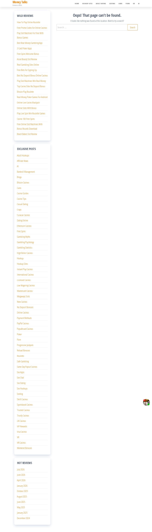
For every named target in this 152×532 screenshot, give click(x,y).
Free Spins (21, 231)
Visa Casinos (22, 431)
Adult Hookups (23, 155)
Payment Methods (24, 318)
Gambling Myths (23, 236)
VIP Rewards (22, 426)
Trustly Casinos (23, 415)
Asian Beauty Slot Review (27, 59)
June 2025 (21, 501)
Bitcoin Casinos (23, 182)
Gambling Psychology (25, 242)
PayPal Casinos (23, 323)
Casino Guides (22, 193)
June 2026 (21, 474)
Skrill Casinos (22, 399)
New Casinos (22, 301)
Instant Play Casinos (25, 269)
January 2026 (22, 485)
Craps (19, 209)
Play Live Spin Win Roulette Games (31, 113)
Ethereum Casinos (24, 225)
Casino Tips (21, 198)
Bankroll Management (26, 171)
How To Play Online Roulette (28, 22)
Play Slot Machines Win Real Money (31, 81)
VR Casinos (21, 442)
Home (77, 3)
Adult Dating (101, 3)
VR (134, 3)
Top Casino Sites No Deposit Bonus (31, 86)
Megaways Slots (23, 296)
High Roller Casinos (25, 253)
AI (138, 3)
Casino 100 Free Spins (26, 118)
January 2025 (22, 512)
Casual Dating (22, 204)
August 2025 (22, 496)
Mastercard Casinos (25, 290)
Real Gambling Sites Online (28, 64)
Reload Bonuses (23, 350)
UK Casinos (21, 421)
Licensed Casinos (24, 280)
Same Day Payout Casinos (27, 366)
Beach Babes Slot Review (27, 134)
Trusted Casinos (23, 410)
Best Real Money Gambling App (29, 42)
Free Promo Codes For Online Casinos (32, 27)
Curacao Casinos (23, 215)
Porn (128, 3)
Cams (120, 3)
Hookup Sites (87, 3)
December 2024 (23, 518)
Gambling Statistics (24, 247)
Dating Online (22, 220)
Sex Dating (21, 383)
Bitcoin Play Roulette (25, 91)
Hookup (20, 258)
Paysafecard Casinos (25, 328)
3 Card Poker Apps (24, 48)
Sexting (112, 3)
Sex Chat (20, 377)
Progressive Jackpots (25, 345)
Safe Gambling (23, 361)
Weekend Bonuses (24, 448)
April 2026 (21, 480)
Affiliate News (22, 160)
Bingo (19, 177)
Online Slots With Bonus (26, 108)
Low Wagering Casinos (26, 285)
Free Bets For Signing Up (27, 70)
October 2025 (22, 491)
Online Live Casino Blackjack (28, 102)
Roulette (20, 355)
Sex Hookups (22, 388)
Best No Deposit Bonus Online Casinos (32, 75)
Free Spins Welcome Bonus (28, 53)
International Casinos (25, 274)
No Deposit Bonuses (25, 307)
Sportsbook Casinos (25, 404)
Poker (19, 334)
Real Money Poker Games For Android (32, 97)
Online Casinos (23, 312)
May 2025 (21, 507)
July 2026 (20, 469)
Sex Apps (20, 372)
